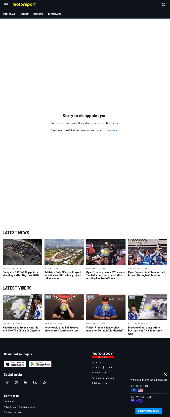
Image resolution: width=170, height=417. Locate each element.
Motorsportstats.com (103, 377)
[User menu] (163, 4)
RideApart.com (99, 383)
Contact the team (13, 412)
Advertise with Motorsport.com (20, 406)
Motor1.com (97, 361)
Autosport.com (99, 372)
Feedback (9, 401)
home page (111, 130)
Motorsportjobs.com (102, 367)
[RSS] (44, 382)
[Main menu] (6, 4)
